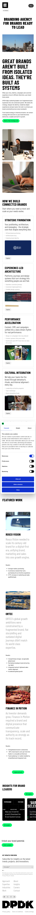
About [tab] (29, 428)
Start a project (7, 845)
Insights (17, 884)
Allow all (18, 479)
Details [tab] (18, 428)
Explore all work (18, 772)
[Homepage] (5, 5)
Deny (18, 490)
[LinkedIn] (4, 896)
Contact (17, 890)
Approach (6, 881)
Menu (31, 5)
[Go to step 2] (3, 870)
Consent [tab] (6, 428)
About (16, 881)
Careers (17, 887)
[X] (7, 896)
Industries (6, 887)
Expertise (6, 884)
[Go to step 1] (2, 870)
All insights (29, 794)
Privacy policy (6, 912)
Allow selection (18, 484)
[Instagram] (11, 896)
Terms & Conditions (17, 912)
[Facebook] (14, 896)
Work (4, 890)
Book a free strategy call (11, 121)
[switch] (31, 461)
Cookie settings (29, 912)
